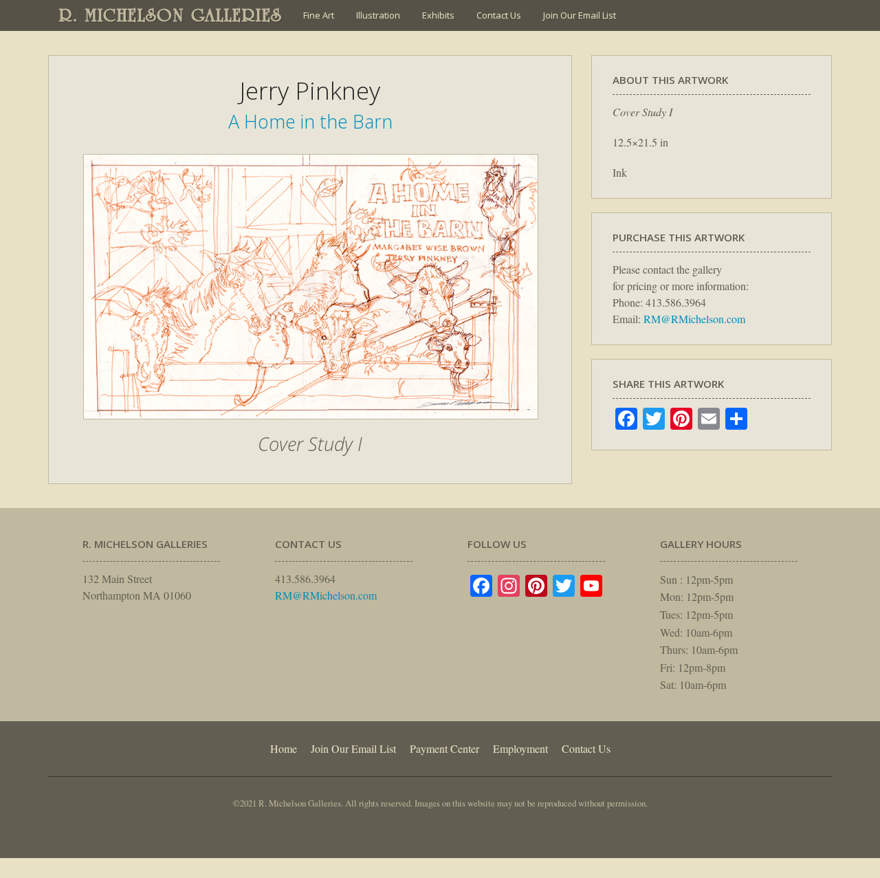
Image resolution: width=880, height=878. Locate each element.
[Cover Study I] (310, 426)
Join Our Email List (579, 15)
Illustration (378, 15)
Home (283, 748)
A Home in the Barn (310, 121)
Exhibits (438, 15)
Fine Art (318, 15)
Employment (520, 748)
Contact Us (498, 15)
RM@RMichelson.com (694, 318)
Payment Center (444, 748)
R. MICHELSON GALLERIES (171, 15)
